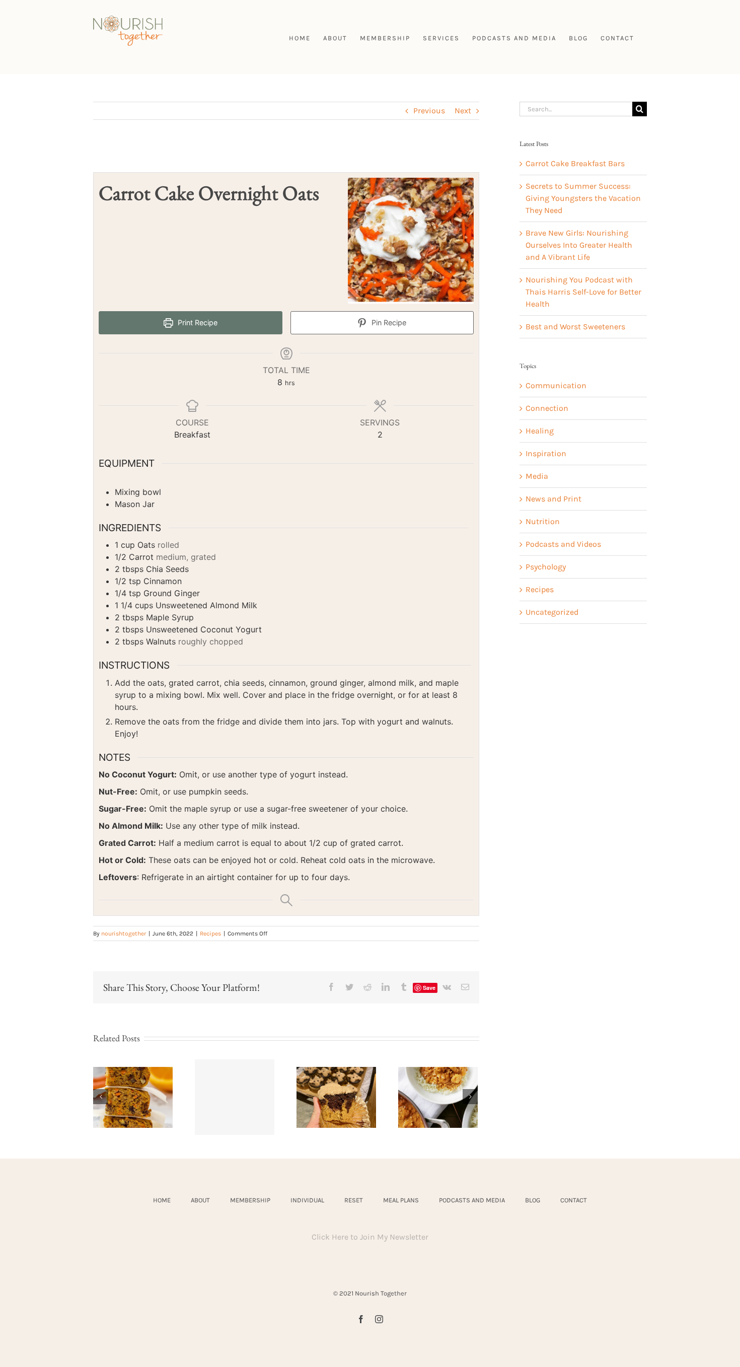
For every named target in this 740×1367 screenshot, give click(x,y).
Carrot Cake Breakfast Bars (575, 163)
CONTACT (573, 1200)
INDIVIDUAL (307, 1200)
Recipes (210, 933)
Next (463, 110)
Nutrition (543, 521)
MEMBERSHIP (250, 1200)
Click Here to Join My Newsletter (370, 1237)
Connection (547, 408)
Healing (540, 431)
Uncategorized (552, 612)
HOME (162, 1200)
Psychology (546, 566)
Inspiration (546, 453)
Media (537, 476)
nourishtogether (123, 933)
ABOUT (200, 1200)
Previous (429, 110)
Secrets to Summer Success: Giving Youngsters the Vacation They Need (583, 198)
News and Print (553, 498)
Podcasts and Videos (563, 544)
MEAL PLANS (401, 1200)
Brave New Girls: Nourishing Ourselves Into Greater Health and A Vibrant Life (579, 245)
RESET (353, 1200)
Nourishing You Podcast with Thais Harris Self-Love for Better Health (583, 292)
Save (429, 987)
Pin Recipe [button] (387, 322)
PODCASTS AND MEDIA (472, 1200)
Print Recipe (196, 322)
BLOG (532, 1200)
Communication (556, 385)
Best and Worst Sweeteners (575, 326)
